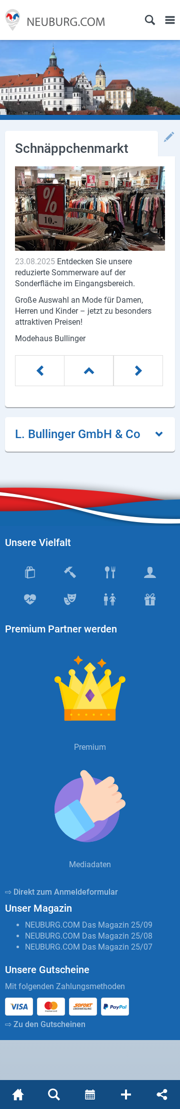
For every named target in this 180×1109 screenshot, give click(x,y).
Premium (90, 747)
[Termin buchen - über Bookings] (90, 1094)
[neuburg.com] (18, 1094)
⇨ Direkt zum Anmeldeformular (61, 892)
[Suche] (150, 20)
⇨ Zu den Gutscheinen (45, 1024)
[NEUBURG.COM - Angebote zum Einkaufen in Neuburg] (53, 20)
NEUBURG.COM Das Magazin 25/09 (88, 925)
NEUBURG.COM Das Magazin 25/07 (88, 947)
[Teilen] (162, 1094)
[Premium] (90, 688)
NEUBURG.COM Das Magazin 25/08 (88, 936)
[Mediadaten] (90, 806)
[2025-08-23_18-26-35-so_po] (90, 208)
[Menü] (170, 20)
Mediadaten (90, 864)
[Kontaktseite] (126, 1094)
